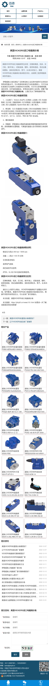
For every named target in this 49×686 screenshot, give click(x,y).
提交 (15, 654)
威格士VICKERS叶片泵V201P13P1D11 (10, 473)
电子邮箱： (6, 627)
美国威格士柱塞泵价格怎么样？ (13, 578)
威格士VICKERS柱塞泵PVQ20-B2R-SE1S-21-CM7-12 (12, 410)
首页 (8, 11)
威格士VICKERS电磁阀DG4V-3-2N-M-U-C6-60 (33, 535)
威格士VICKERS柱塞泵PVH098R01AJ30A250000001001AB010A (12, 389)
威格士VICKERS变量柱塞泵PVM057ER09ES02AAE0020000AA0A (35, 348)
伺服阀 (7, 124)
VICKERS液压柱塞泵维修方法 (13, 564)
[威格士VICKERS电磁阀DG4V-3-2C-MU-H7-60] (12, 505)
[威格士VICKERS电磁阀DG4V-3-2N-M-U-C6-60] (35, 525)
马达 (9, 86)
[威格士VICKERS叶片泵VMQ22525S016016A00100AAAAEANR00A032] (35, 442)
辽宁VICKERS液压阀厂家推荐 (21, 321)
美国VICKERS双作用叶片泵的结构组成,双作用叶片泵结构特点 (20, 596)
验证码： (7, 647)
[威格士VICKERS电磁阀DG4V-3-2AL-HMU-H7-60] (12, 525)
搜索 (45, 36)
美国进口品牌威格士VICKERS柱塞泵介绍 (17, 600)
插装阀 (13, 104)
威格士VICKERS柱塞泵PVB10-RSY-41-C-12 (10, 431)
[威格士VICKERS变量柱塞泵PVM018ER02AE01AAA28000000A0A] (12, 338)
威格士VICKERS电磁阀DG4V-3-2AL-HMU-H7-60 (11, 535)
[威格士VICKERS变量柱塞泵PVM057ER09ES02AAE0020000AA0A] (35, 338)
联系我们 (8, 21)
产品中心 (40, 11)
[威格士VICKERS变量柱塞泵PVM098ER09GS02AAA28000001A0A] (12, 359)
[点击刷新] (27, 648)
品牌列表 (24, 11)
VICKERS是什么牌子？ (10, 575)
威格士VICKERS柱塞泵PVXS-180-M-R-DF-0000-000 (34, 431)
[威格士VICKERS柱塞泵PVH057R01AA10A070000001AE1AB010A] (35, 359)
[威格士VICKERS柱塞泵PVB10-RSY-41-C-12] (12, 421)
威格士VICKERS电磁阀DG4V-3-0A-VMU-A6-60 (34, 514)
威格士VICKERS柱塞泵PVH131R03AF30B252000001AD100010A (35, 389)
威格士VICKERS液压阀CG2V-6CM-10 (33, 473)
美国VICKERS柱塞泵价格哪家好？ (22, 318)
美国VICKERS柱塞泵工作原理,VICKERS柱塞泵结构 (20, 586)
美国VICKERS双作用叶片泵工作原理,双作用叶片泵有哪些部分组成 (20, 593)
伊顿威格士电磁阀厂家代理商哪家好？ (16, 571)
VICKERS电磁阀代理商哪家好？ (14, 553)
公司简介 (24, 16)
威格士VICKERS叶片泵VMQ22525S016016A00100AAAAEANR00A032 (35, 452)
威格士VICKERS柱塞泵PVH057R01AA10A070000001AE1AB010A (35, 368)
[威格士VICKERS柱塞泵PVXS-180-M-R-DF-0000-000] (35, 421)
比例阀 (28, 100)
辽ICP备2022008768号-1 (16, 673)
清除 (26, 654)
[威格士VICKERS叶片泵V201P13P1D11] (12, 463)
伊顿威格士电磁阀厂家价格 (12, 568)
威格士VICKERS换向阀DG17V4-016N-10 (33, 493)
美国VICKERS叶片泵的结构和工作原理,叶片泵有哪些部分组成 (20, 589)
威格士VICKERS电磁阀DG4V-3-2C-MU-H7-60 (10, 514)
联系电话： (6, 622)
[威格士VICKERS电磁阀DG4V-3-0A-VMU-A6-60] (35, 505)
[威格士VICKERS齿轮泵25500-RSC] (12, 442)
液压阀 (13, 82)
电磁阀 (17, 91)
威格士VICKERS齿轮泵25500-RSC (10, 452)
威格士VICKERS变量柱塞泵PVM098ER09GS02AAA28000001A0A (12, 368)
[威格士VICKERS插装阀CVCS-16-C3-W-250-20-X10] (12, 484)
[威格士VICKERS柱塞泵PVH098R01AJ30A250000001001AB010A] (12, 380)
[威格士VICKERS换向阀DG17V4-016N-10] (35, 484)
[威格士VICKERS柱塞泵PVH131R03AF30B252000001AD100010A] (35, 380)
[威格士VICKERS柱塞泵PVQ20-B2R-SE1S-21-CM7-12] (12, 401)
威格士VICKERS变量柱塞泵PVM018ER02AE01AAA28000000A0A (12, 348)
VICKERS (8, 91)
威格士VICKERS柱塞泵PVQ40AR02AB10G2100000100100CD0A (35, 410)
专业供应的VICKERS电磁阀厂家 (14, 557)
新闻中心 (8, 16)
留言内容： (6, 633)
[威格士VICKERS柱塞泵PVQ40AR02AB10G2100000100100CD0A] (35, 401)
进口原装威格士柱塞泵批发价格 (13, 582)
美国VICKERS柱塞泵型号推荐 (13, 560)
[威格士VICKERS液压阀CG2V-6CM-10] (35, 463)
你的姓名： (6, 617)
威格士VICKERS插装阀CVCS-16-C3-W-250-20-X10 (12, 493)
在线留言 (40, 16)
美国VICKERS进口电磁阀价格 (32, 45)
